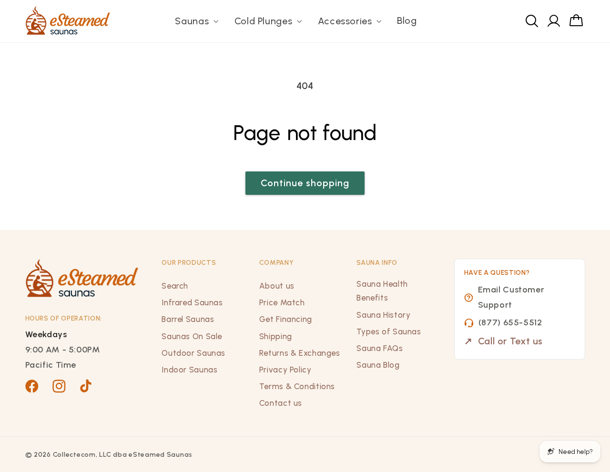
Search (175, 286)
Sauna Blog (377, 365)
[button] (196, 21)
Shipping (275, 336)
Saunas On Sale (192, 336)
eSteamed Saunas (161, 455)
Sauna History (383, 315)
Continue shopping (305, 183)
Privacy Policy (285, 369)
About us (277, 286)
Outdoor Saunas (193, 353)
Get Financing (285, 319)
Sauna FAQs (379, 348)
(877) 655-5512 (510, 322)
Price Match (282, 302)
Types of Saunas (388, 331)
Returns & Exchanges (299, 353)
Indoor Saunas (189, 369)
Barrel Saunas (188, 319)
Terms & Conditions (297, 386)
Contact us (280, 403)
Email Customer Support (511, 297)
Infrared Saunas (192, 302)
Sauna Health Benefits (382, 291)
